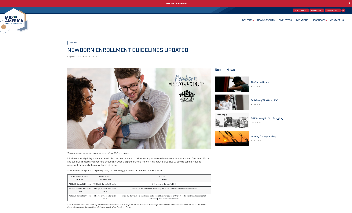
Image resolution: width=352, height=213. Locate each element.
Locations (302, 20)
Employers (285, 20)
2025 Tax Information (176, 4)
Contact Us (337, 20)
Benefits (247, 20)
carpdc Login (316, 10)
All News (73, 43)
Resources (319, 20)
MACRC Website (333, 10)
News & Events (266, 20)
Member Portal (301, 10)
